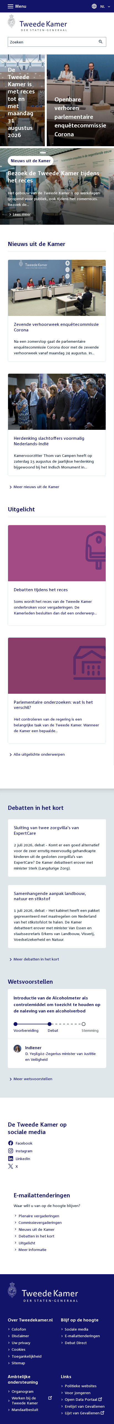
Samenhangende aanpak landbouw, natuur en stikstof (50, 896)
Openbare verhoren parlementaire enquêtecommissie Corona (80, 117)
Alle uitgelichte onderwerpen (39, 754)
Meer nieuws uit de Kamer (36, 486)
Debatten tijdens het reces (41, 589)
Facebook (20, 1144)
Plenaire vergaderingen (36, 1216)
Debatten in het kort (34, 1236)
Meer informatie (32, 1249)
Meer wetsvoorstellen (33, 1078)
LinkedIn (19, 1159)
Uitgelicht (24, 1243)
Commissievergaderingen (38, 1223)
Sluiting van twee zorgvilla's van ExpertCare (46, 830)
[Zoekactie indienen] (101, 42)
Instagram (20, 1151)
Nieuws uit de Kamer (34, 1230)
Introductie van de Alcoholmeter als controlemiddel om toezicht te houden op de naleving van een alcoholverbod (57, 1004)
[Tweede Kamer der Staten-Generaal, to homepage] (37, 22)
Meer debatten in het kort (36, 959)
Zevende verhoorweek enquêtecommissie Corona (56, 327)
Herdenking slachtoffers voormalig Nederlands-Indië (49, 441)
